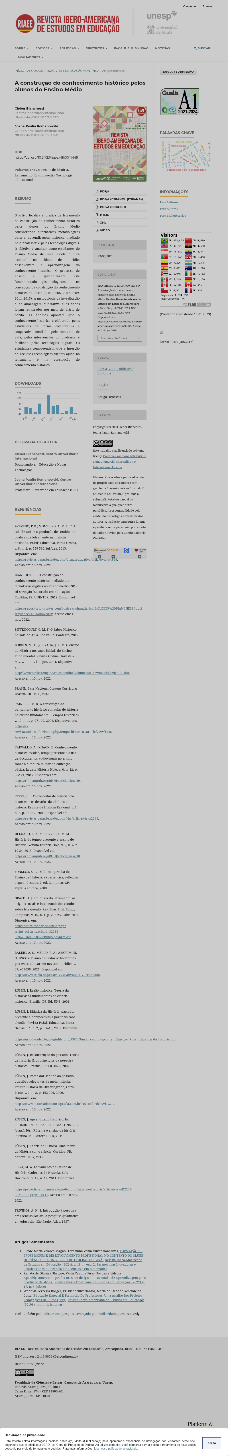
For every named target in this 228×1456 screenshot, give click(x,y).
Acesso (207, 6)
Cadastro (190, 6)
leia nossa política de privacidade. (116, 1448)
